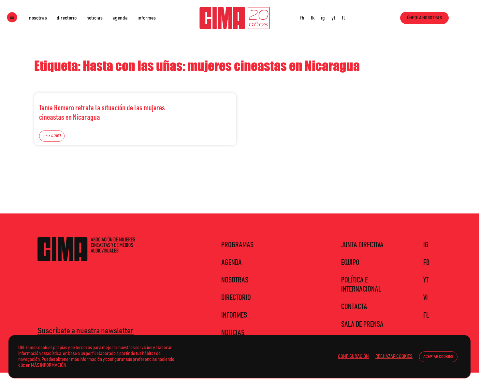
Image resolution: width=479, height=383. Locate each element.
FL (426, 315)
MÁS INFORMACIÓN (48, 365)
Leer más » (217, 106)
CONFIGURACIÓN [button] (353, 356)
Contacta (354, 307)
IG (425, 245)
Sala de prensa (362, 324)
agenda (120, 18)
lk (312, 18)
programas (237, 245)
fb (302, 18)
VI (425, 298)
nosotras (38, 18)
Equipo (350, 263)
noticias (94, 18)
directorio (67, 18)
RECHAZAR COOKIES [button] (394, 356)
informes (147, 18)
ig (323, 18)
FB (426, 263)
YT (425, 280)
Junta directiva (362, 245)
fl (343, 18)
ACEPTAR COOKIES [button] (438, 357)
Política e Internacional (361, 284)
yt (333, 18)
